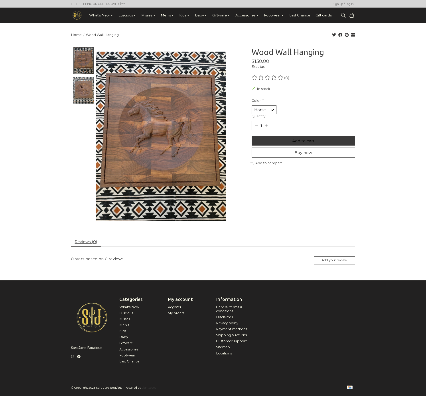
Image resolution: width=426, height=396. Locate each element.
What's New (129, 307)
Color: (258, 101)
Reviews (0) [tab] (86, 241)
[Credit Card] (350, 388)
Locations (224, 353)
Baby (123, 337)
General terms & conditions (229, 309)
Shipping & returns (231, 335)
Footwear (127, 355)
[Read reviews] (268, 77)
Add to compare (269, 163)
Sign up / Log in (343, 4)
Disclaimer (224, 317)
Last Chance (299, 15)
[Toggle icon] (343, 15)
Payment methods (231, 329)
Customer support (231, 341)
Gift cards (324, 15)
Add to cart (303, 140)
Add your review (334, 260)
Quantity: (259, 116)
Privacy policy (227, 323)
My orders (176, 313)
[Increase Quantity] (266, 125)
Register (174, 307)
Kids (122, 331)
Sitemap (223, 347)
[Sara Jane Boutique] (77, 15)
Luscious (126, 313)
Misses (124, 319)
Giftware (126, 343)
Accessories (128, 349)
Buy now (303, 152)
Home (76, 35)
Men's (124, 325)
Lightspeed (149, 387)
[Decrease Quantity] (256, 125)
